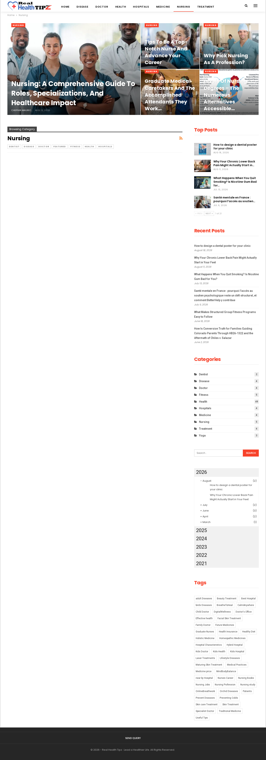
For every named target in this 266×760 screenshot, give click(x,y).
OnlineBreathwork (205, 691)
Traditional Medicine (230, 711)
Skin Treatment (230, 704)
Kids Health (219, 651)
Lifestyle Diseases (230, 658)
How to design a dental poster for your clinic (235, 146)
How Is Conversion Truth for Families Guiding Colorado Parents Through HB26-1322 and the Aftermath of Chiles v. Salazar (223, 333)
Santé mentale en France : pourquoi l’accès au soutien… (234, 199)
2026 (201, 472)
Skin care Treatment (207, 704)
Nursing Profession (225, 684)
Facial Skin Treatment (229, 618)
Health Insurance (228, 631)
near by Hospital (204, 678)
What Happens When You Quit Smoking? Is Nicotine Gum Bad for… (235, 181)
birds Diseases (204, 605)
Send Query (133, 738)
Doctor (101, 7)
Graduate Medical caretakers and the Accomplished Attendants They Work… (170, 95)
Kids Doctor (202, 651)
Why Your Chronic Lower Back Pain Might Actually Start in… (234, 163)
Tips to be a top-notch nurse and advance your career (166, 52)
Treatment (205, 7)
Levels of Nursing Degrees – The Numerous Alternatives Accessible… (225, 95)
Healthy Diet (248, 631)
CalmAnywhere (246, 605)
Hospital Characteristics (209, 645)
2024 (201, 538)
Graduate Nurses (205, 631)
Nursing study (247, 684)
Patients (247, 691)
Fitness (75, 146)
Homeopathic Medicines (232, 638)
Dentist (14, 146)
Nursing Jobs (203, 684)
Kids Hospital (237, 651)
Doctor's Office (244, 611)
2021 (201, 563)
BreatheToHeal (225, 605)
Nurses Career (225, 678)
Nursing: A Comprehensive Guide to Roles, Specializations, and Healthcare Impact (73, 93)
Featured (59, 146)
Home (65, 7)
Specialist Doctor (205, 711)
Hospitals (141, 7)
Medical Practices (237, 664)
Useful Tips (202, 717)
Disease (82, 7)
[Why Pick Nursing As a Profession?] (229, 46)
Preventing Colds (229, 698)
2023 (201, 547)
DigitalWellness (222, 611)
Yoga (202, 435)
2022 (201, 555)
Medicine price (203, 671)
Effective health (204, 618)
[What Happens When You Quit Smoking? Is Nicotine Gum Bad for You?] (202, 182)
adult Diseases (204, 598)
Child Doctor (202, 611)
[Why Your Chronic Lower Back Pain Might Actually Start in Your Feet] (202, 166)
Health (120, 7)
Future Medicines (224, 625)
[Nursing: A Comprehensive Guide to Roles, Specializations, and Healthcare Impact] (74, 69)
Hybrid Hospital (235, 645)
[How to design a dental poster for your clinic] (202, 149)
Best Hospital (248, 598)
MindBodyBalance (226, 671)
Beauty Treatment (226, 598)
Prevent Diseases (205, 698)
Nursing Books (246, 678)
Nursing (183, 7)
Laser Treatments (205, 658)
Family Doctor (203, 625)
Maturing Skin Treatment (209, 664)
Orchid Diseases (229, 691)
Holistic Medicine (205, 638)
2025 (201, 530)
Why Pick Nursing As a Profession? (226, 59)
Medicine (163, 7)
